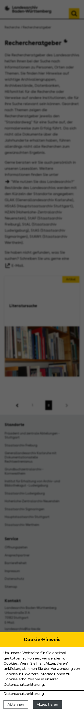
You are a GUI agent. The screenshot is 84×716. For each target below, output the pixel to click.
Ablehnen (15, 704)
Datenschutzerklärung (24, 693)
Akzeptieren (47, 704)
